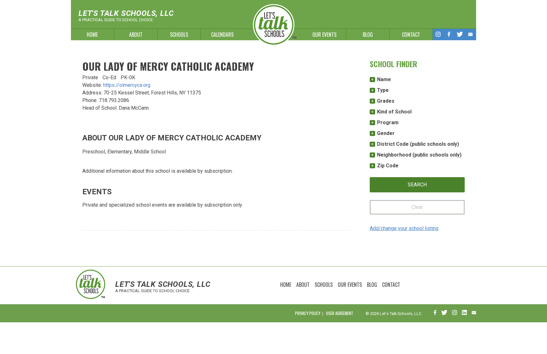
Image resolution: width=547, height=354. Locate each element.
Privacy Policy (307, 313)
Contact (411, 34)
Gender (386, 133)
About (135, 34)
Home (92, 34)
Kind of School (394, 112)
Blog (368, 34)
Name (384, 79)
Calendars (222, 34)
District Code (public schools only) (418, 144)
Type (383, 90)
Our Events (324, 34)
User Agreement (339, 313)
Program (388, 122)
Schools (179, 34)
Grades (385, 101)
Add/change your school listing (404, 228)
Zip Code (388, 166)
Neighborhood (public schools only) (419, 155)
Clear (417, 207)
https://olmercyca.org (126, 85)
